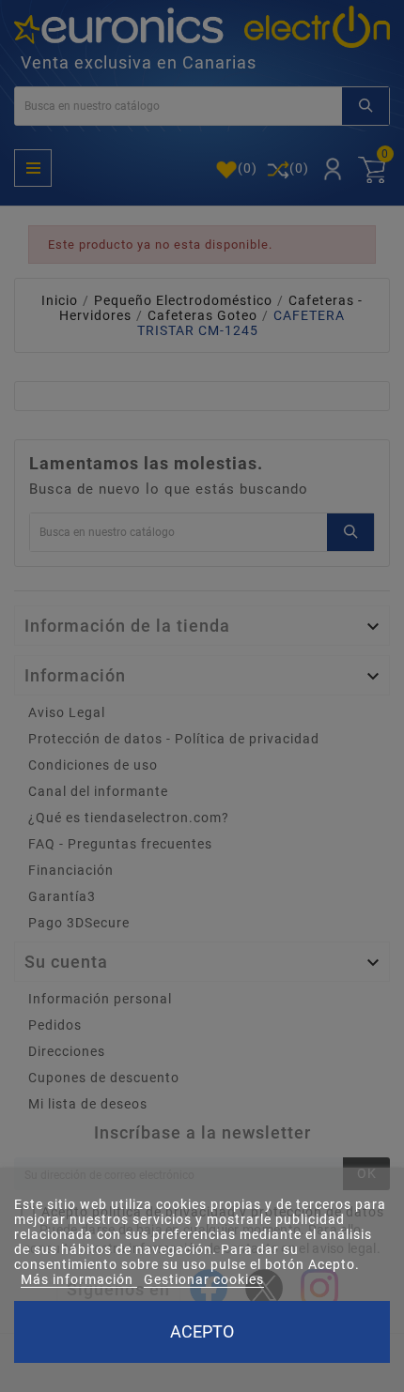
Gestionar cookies (204, 1279)
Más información (79, 1279)
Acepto (202, 1331)
